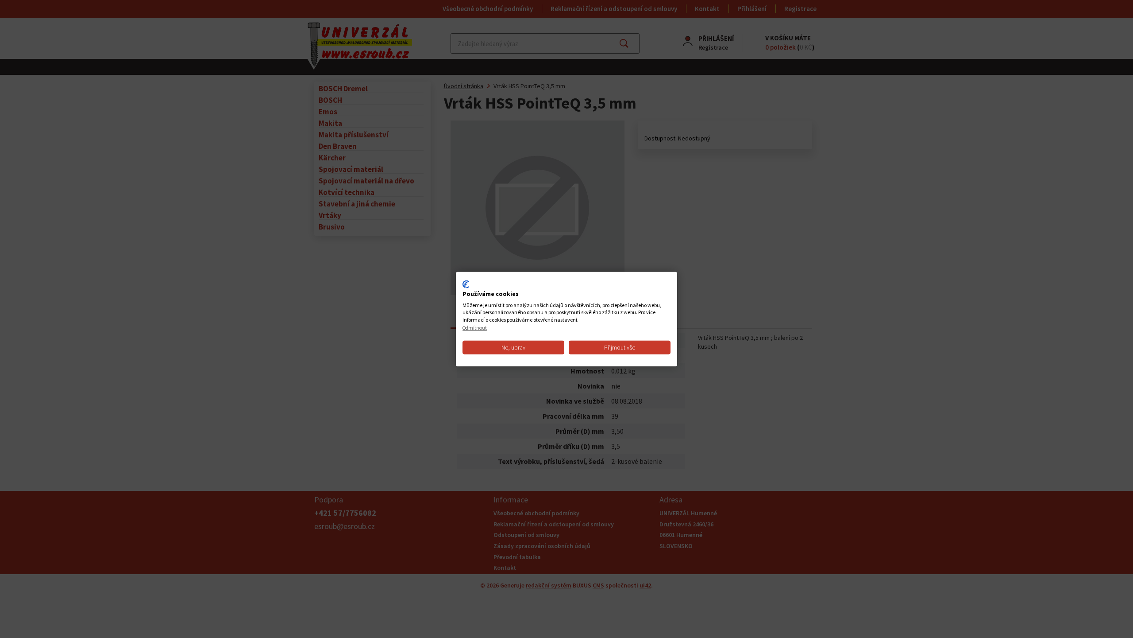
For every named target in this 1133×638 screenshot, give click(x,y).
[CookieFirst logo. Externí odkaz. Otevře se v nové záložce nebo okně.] (465, 284)
